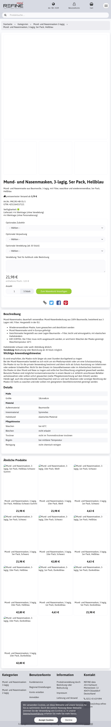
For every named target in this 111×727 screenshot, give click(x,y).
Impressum (62, 693)
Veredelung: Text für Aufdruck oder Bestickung (27, 257)
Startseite (7, 24)
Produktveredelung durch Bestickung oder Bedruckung (68, 685)
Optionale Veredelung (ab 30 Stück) (23, 245)
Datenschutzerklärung (33, 713)
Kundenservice (36, 682)
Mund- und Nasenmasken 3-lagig (48, 24)
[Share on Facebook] (59, 302)
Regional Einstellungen (40, 687)
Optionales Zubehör (15, 222)
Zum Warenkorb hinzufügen (54, 291)
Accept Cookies (46, 720)
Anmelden (34, 697)
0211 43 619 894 (94, 698)
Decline (68, 720)
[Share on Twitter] (51, 302)
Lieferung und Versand (67, 698)
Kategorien (23, 24)
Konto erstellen (36, 692)
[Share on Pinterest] (66, 302)
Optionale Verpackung (16, 234)
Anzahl (9, 286)
